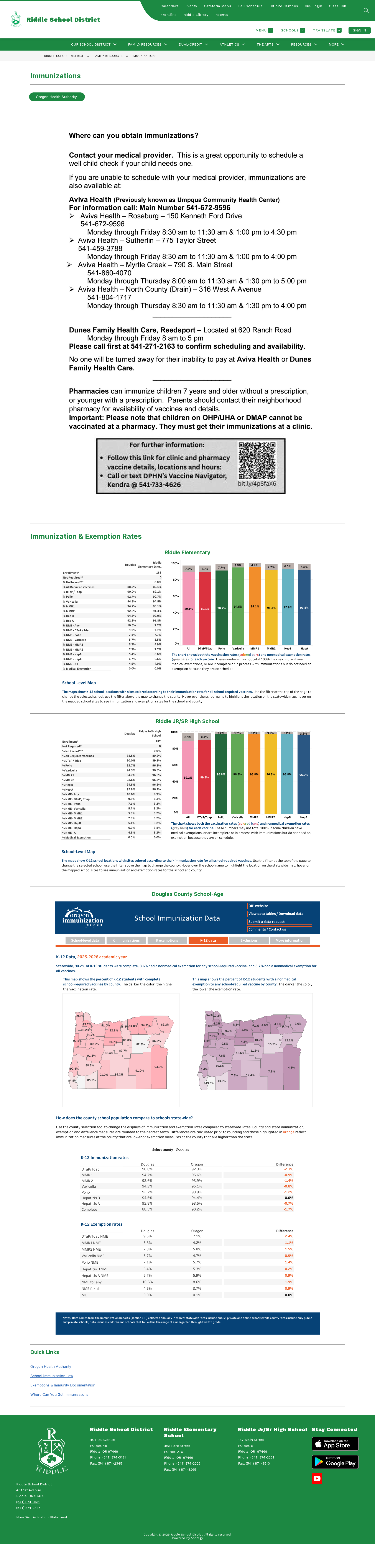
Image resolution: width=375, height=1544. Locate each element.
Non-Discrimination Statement (41, 1517)
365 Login (313, 6)
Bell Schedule (250, 6)
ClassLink (337, 6)
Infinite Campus (284, 6)
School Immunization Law (51, 1376)
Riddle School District (64, 56)
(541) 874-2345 (28, 1508)
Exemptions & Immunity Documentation (62, 1385)
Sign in (359, 30)
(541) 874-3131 (28, 1502)
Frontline (169, 15)
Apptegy (197, 1538)
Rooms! (221, 15)
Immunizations (144, 56)
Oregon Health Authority (50, 1366)
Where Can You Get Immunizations (59, 1394)
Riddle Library (196, 15)
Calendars (170, 6)
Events (191, 6)
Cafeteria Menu (217, 6)
